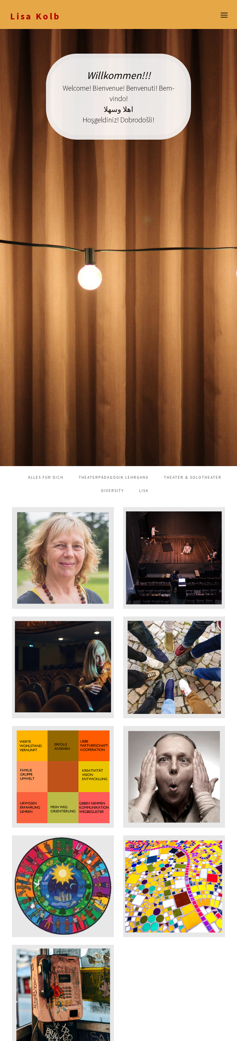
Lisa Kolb (35, 16)
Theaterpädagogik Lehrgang (114, 477)
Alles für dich (46, 477)
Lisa (143, 490)
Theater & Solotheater (193, 477)
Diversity (112, 490)
